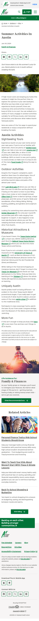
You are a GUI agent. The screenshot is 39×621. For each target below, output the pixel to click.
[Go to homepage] (7, 12)
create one (31, 150)
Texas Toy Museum (9, 272)
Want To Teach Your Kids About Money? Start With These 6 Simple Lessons (18, 465)
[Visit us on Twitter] (15, 594)
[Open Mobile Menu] (35, 11)
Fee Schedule (7, 543)
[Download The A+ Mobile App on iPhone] (4, 583)
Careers (18, 543)
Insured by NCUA (18, 611)
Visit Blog (18, 512)
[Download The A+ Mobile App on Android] (9, 583)
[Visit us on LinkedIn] (20, 594)
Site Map (18, 547)
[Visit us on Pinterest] (26, 594)
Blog (19, 23)
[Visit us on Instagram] (9, 594)
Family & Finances (9, 47)
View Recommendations (15, 400)
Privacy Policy (29, 551)
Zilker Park (6, 197)
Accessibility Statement (11, 551)
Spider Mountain (8, 213)
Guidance (13, 23)
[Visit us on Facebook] (4, 594)
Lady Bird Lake (11, 187)
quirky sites (20, 299)
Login (28, 12)
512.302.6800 (25, 559)
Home (5, 23)
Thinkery (17, 276)
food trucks (16, 162)
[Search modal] (19, 11)
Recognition (7, 547)
